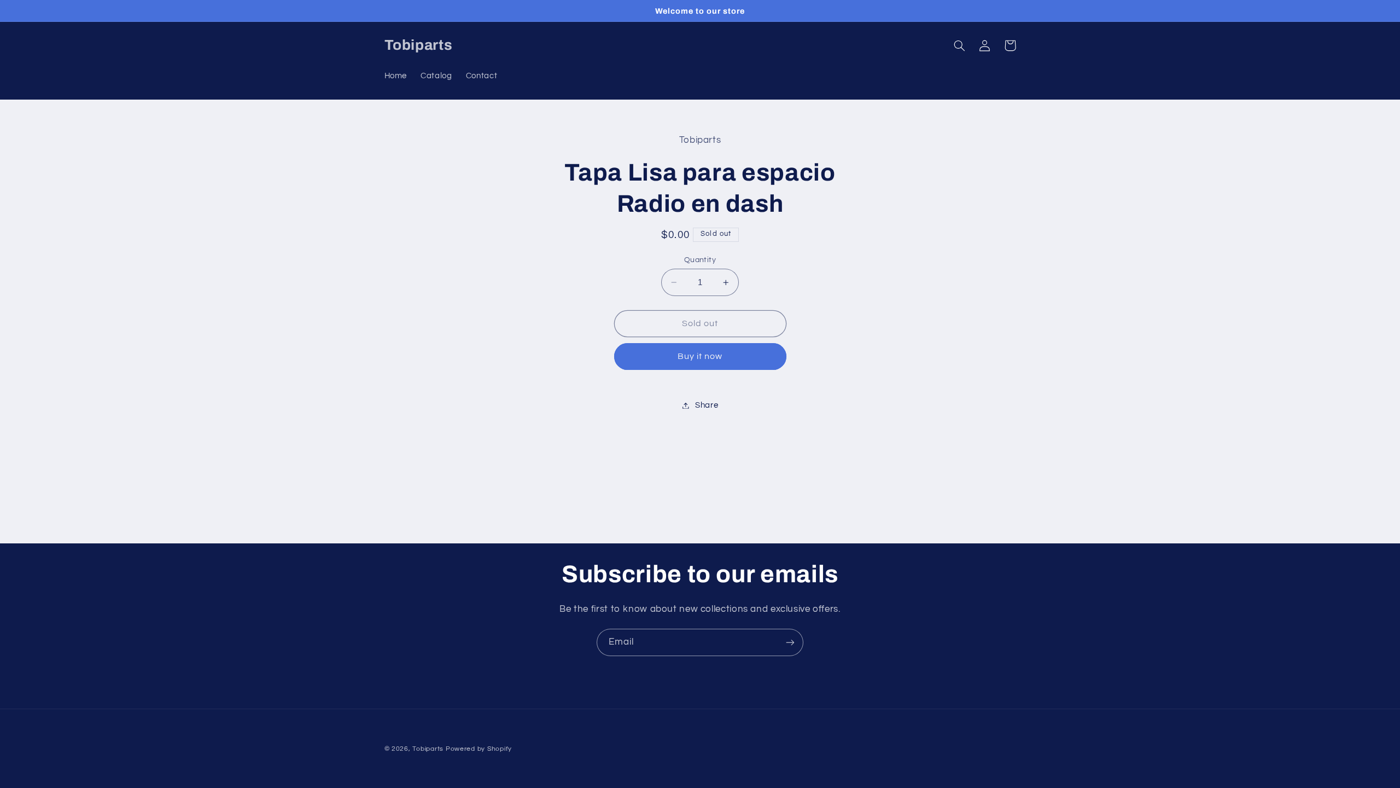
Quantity (700, 260)
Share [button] (706, 405)
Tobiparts (428, 749)
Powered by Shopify (479, 749)
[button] (959, 45)
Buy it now (700, 356)
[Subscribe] (790, 642)
